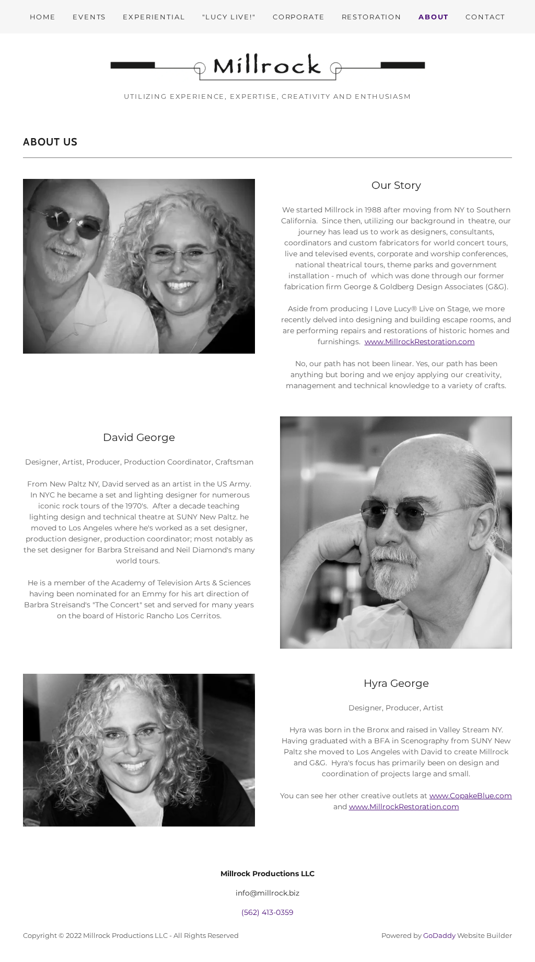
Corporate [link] (299, 17)
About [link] (433, 17)
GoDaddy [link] (439, 935)
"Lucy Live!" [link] (229, 17)
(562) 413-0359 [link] (267, 912)
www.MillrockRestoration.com (420, 341)
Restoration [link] (372, 17)
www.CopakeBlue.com (470, 795)
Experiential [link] (154, 17)
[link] (267, 66)
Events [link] (89, 17)
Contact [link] (485, 17)
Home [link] (43, 17)
